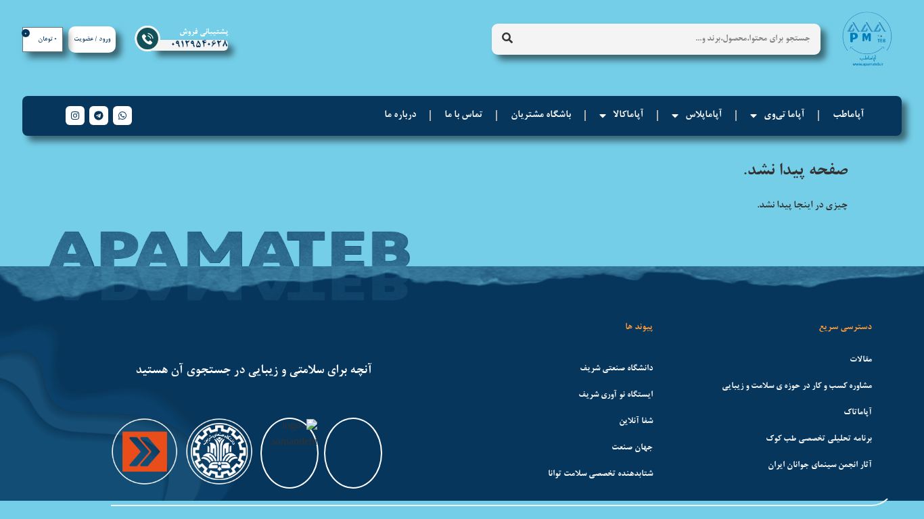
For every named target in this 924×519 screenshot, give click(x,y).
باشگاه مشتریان (541, 115)
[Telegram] (98, 115)
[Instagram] (75, 115)
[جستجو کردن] (507, 39)
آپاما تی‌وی (784, 115)
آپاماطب (848, 115)
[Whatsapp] (122, 115)
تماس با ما (463, 115)
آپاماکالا (628, 115)
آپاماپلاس (703, 115)
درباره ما (400, 115)
